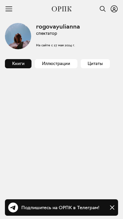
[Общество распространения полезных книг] (62, 9)
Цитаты (95, 63)
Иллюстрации (56, 63)
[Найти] (101, 9)
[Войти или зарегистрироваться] (114, 9)
